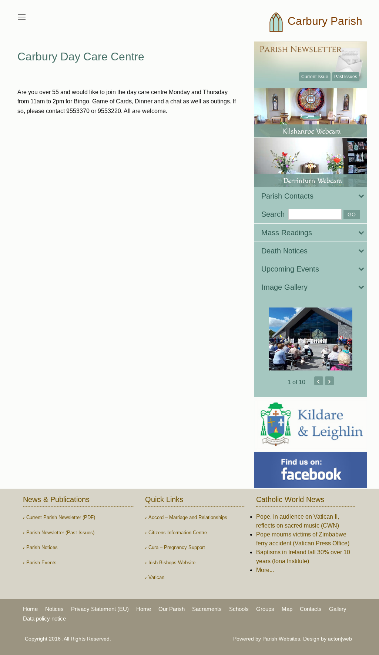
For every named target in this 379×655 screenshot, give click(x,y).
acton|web (340, 639)
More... (265, 570)
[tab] (310, 196)
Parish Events (41, 562)
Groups (265, 609)
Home (30, 609)
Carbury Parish (323, 21)
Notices (54, 609)
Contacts (311, 609)
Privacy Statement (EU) (100, 609)
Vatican (156, 577)
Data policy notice (44, 618)
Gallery (337, 609)
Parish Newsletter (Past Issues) (60, 532)
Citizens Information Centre (177, 532)
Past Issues (345, 76)
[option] (310, 338)
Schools (239, 609)
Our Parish (171, 609)
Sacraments (207, 609)
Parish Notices (42, 547)
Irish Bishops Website (171, 562)
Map (287, 609)
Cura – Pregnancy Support (176, 547)
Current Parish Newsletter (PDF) (60, 517)
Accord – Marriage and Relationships (187, 517)
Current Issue (314, 76)
